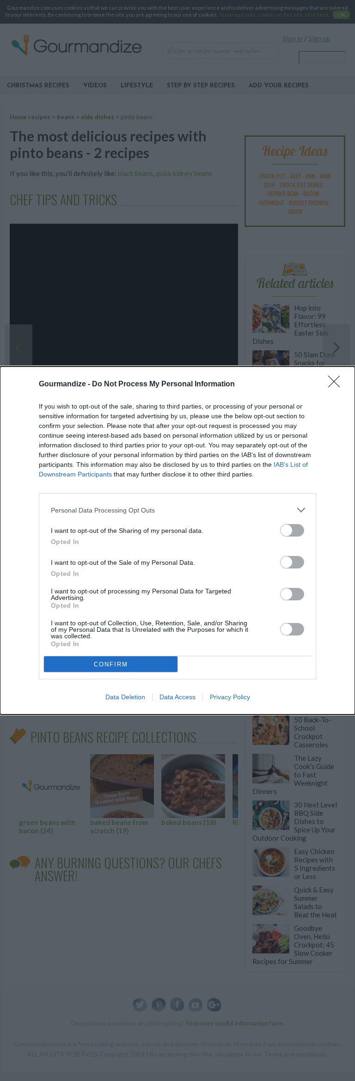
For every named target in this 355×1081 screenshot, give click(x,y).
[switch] (292, 530)
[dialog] (177, 540)
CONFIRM (111, 664)
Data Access (177, 697)
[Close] (337, 384)
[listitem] (177, 510)
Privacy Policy (230, 697)
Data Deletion (125, 697)
